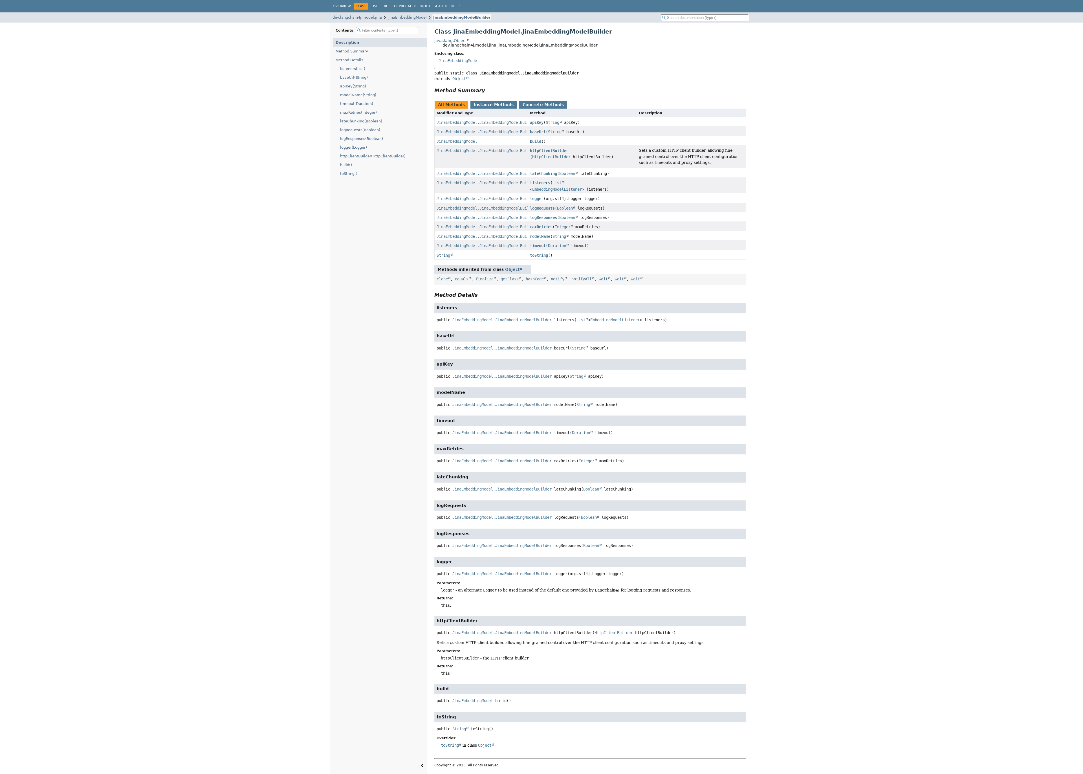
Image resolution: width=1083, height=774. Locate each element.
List (557, 183)
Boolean (567, 173)
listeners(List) (352, 69)
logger (536, 198)
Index (425, 6)
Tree (386, 6)
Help (455, 6)
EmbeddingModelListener (557, 189)
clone (442, 279)
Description (347, 42)
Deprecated (405, 6)
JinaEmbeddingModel (407, 17)
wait (603, 279)
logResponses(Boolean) (361, 139)
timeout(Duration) (356, 104)
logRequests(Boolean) (360, 130)
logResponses (543, 217)
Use (374, 6)
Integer (563, 227)
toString (539, 255)
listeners (540, 183)
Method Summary (352, 51)
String (552, 122)
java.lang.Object (450, 40)
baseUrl (538, 131)
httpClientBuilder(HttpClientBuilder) (373, 156)
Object (459, 78)
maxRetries (541, 227)
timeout (538, 245)
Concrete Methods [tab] (543, 104)
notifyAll (581, 279)
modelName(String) (358, 95)
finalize (485, 279)
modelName (540, 236)
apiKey (536, 122)
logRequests (542, 208)
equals (461, 279)
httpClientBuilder (549, 150)
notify (557, 279)
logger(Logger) (353, 147)
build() (346, 165)
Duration (557, 245)
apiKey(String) (353, 86)
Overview (342, 6)
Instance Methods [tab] (494, 104)
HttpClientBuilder (551, 157)
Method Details (349, 60)
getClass (510, 279)
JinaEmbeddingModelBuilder (461, 17)
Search (440, 6)
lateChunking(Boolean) (361, 121)
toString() (348, 173)
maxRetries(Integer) (358, 112)
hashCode (535, 279)
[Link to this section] (489, 90)
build (535, 141)
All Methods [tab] (451, 104)
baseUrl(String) (354, 77)
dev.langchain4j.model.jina (357, 17)
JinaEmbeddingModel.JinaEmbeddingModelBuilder (486, 122)
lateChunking (543, 173)
